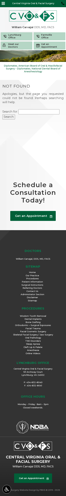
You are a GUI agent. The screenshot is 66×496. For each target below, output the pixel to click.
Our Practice (32, 275)
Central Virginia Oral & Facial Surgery (33, 3)
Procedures (32, 278)
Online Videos (33, 353)
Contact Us (32, 291)
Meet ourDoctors (13, 45)
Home (32, 272)
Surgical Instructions (32, 285)
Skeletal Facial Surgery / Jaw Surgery (33, 334)
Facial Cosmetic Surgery (33, 331)
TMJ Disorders (33, 341)
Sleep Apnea (33, 344)
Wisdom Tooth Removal (33, 316)
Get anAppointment (49, 45)
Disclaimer (32, 297)
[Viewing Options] (6, 489)
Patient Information (32, 281)
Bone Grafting (33, 322)
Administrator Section (32, 294)
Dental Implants (33, 319)
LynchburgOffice (14, 36)
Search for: (10, 111)
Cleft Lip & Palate (33, 347)
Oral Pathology (33, 337)
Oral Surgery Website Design (21, 490)
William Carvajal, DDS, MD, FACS (33, 259)
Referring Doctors (32, 288)
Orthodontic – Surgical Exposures (33, 325)
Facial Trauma (33, 328)
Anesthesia (33, 350)
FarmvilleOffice (46, 36)
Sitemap (32, 300)
